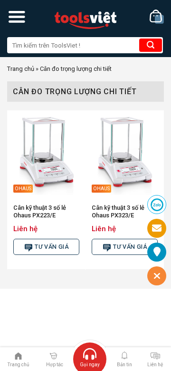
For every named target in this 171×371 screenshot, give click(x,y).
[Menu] (16, 16)
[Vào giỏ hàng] (157, 17)
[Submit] (150, 45)
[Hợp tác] (53, 355)
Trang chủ (20, 68)
